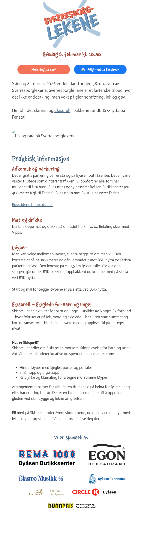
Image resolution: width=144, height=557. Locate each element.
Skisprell (62, 110)
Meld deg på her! (44, 69)
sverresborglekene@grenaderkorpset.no (108, 532)
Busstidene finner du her (32, 204)
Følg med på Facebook (103, 69)
